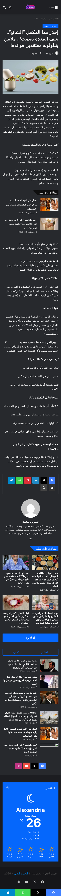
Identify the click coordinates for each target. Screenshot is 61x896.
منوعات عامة (40, 18)
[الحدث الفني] (30, 7)
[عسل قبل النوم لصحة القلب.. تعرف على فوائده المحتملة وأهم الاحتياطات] (49, 204)
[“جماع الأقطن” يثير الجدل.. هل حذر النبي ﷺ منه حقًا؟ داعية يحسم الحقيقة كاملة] (49, 224)
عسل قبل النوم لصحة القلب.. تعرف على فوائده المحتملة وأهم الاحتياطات (21, 204)
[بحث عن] (4, 8)
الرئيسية (52, 18)
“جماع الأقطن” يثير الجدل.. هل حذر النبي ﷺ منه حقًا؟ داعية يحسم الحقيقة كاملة (20, 224)
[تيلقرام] (11, 480)
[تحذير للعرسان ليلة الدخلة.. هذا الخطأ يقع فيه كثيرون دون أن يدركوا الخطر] (49, 681)
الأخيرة (16, 652)
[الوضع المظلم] (10, 8)
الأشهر (44, 652)
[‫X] (43, 480)
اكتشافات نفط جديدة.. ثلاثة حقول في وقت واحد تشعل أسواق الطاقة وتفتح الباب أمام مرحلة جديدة (20, 716)
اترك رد (30, 637)
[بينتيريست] (27, 480)
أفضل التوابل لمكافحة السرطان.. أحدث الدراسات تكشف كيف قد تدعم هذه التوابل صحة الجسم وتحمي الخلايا (45, 579)
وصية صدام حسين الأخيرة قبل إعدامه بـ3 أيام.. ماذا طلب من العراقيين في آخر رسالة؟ (22, 664)
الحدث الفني (21, 873)
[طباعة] (43, 487)
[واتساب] (19, 480)
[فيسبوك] (52, 480)
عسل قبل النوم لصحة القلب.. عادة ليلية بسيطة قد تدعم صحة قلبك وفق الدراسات (20, 732)
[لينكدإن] (35, 480)
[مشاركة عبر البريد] (52, 487)
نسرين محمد (48, 53)
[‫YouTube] (26, 766)
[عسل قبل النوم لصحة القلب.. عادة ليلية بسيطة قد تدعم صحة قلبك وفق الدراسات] (49, 733)
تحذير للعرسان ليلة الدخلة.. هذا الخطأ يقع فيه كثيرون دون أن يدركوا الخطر (20, 680)
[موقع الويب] (30, 539)
